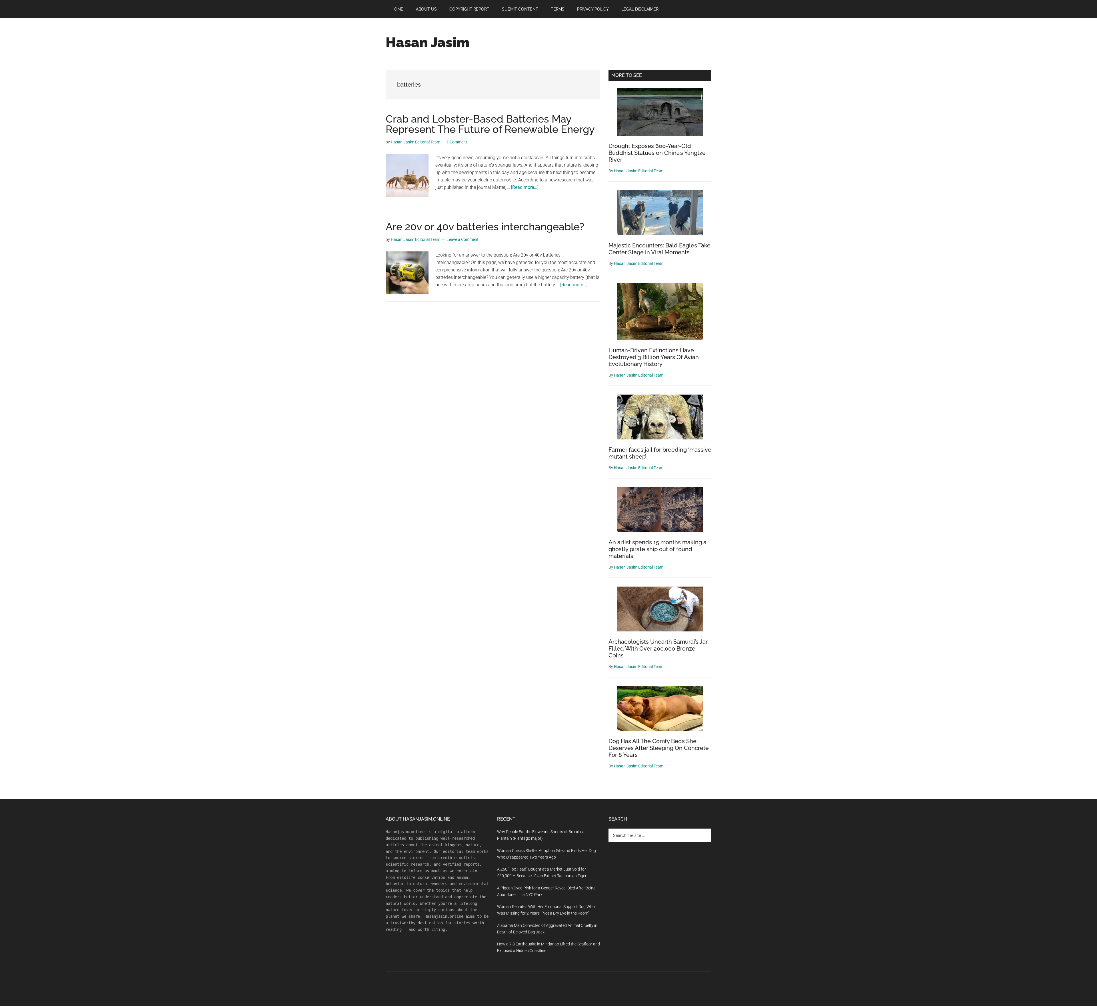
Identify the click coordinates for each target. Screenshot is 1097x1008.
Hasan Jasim (427, 42)
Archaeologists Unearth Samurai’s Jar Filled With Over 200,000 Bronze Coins (658, 648)
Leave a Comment (463, 239)
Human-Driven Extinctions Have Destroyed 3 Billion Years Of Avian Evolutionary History (653, 357)
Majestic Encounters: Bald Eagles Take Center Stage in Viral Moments (659, 249)
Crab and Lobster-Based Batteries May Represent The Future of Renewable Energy (490, 124)
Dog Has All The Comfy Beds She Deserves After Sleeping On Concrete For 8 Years (658, 748)
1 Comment (457, 142)
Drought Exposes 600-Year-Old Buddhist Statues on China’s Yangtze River (657, 153)
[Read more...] (525, 187)
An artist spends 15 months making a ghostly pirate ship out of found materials (657, 549)
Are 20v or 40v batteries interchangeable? (485, 227)
